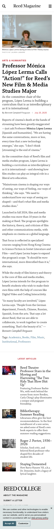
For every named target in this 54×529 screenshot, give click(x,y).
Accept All (9, 524)
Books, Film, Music (33, 337)
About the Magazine (15, 495)
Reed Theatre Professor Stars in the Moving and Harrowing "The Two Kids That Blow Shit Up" (35, 376)
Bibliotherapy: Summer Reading (32, 413)
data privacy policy (39, 518)
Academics (15, 337)
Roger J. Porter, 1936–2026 (36, 442)
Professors (24, 341)
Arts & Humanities (14, 60)
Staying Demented (33, 464)
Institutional (9, 341)
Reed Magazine (27, 6)
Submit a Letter (12, 500)
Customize (23, 524)
